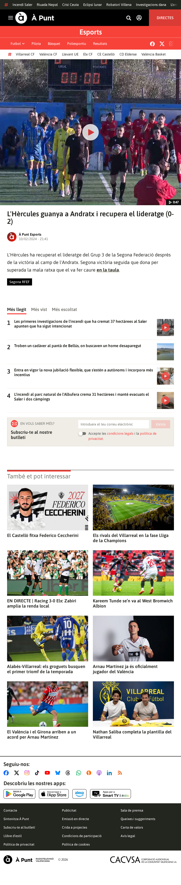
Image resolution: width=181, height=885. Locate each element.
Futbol (16, 44)
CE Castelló (106, 54)
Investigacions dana (151, 5)
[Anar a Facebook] (7, 773)
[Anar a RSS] (121, 773)
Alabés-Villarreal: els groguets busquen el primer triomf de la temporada (46, 669)
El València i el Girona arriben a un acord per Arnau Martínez (41, 734)
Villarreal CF (25, 54)
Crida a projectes (74, 827)
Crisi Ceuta (70, 5)
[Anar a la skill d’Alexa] (79, 794)
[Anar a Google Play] (19, 794)
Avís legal (128, 836)
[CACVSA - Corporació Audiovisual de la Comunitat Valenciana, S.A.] (143, 859)
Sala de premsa (132, 810)
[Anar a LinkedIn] (110, 773)
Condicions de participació (82, 836)
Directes (165, 18)
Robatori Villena (119, 5)
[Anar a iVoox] (89, 773)
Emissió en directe (75, 819)
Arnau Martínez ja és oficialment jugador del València (125, 669)
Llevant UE (70, 54)
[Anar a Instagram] (28, 773)
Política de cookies (76, 844)
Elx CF (88, 54)
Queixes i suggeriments (138, 819)
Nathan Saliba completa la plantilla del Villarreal (132, 734)
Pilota (36, 44)
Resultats (100, 44)
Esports (90, 32)
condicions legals (120, 433)
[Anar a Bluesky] (58, 773)
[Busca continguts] (129, 18)
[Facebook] (152, 43)
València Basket (153, 54)
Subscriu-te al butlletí (19, 827)
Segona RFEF (19, 282)
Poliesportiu (76, 44)
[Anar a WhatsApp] (79, 773)
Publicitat (69, 810)
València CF (48, 54)
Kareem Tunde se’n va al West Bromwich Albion (133, 603)
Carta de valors (132, 827)
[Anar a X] (17, 773)
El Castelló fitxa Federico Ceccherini (42, 535)
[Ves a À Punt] (34, 18)
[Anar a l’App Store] (54, 794)
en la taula (108, 269)
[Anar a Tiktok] (38, 773)
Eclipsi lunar (92, 5)
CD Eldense (128, 54)
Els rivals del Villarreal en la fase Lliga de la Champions (131, 538)
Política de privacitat (19, 844)
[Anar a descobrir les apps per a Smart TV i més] (110, 794)
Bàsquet (54, 44)
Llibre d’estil (13, 836)
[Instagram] (171, 43)
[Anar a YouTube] (48, 773)
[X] (162, 44)
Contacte (10, 810)
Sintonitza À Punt (16, 819)
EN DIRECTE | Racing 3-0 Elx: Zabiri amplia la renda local (41, 603)
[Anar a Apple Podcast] (100, 773)
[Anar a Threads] (69, 773)
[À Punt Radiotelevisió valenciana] (28, 859)
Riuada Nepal (47, 5)
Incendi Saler (22, 5)
